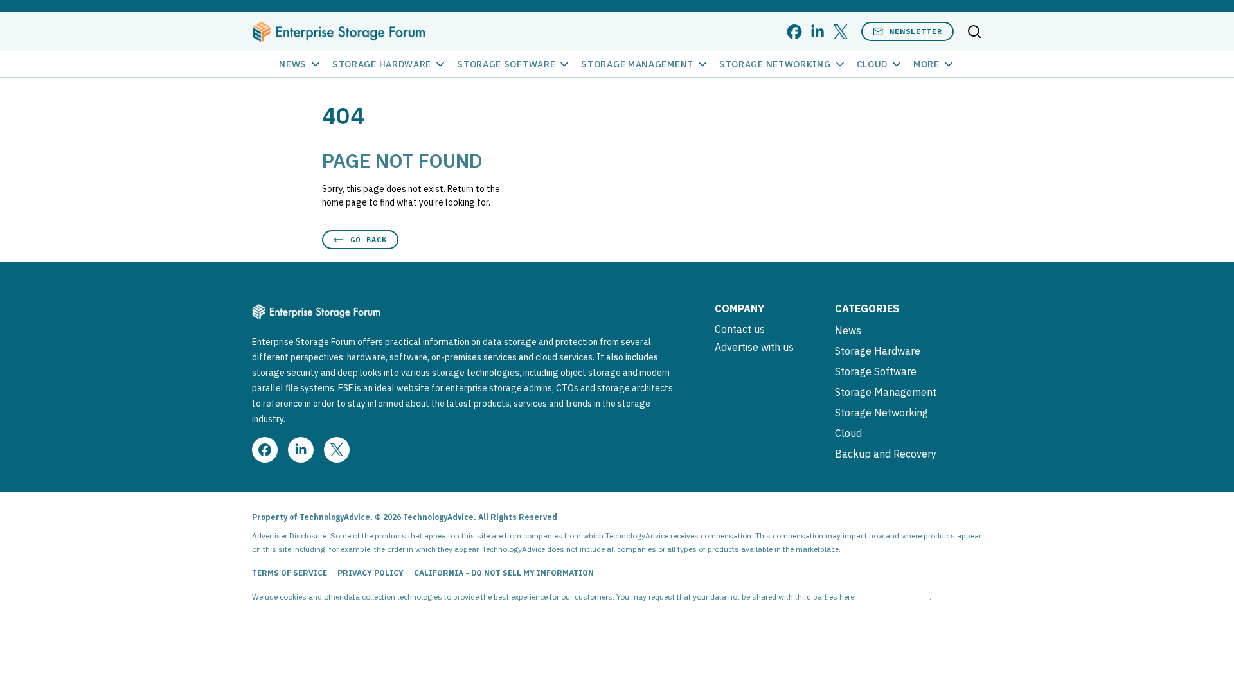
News (293, 64)
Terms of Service (289, 573)
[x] (840, 31)
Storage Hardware (381, 64)
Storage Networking (775, 64)
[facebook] (794, 31)
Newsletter (916, 31)
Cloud (872, 64)
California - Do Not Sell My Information (504, 573)
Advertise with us (754, 347)
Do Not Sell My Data (893, 596)
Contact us (740, 329)
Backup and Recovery (885, 453)
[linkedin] (817, 31)
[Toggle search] (974, 31)
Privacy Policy (370, 573)
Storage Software (506, 64)
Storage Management (637, 64)
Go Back (368, 239)
